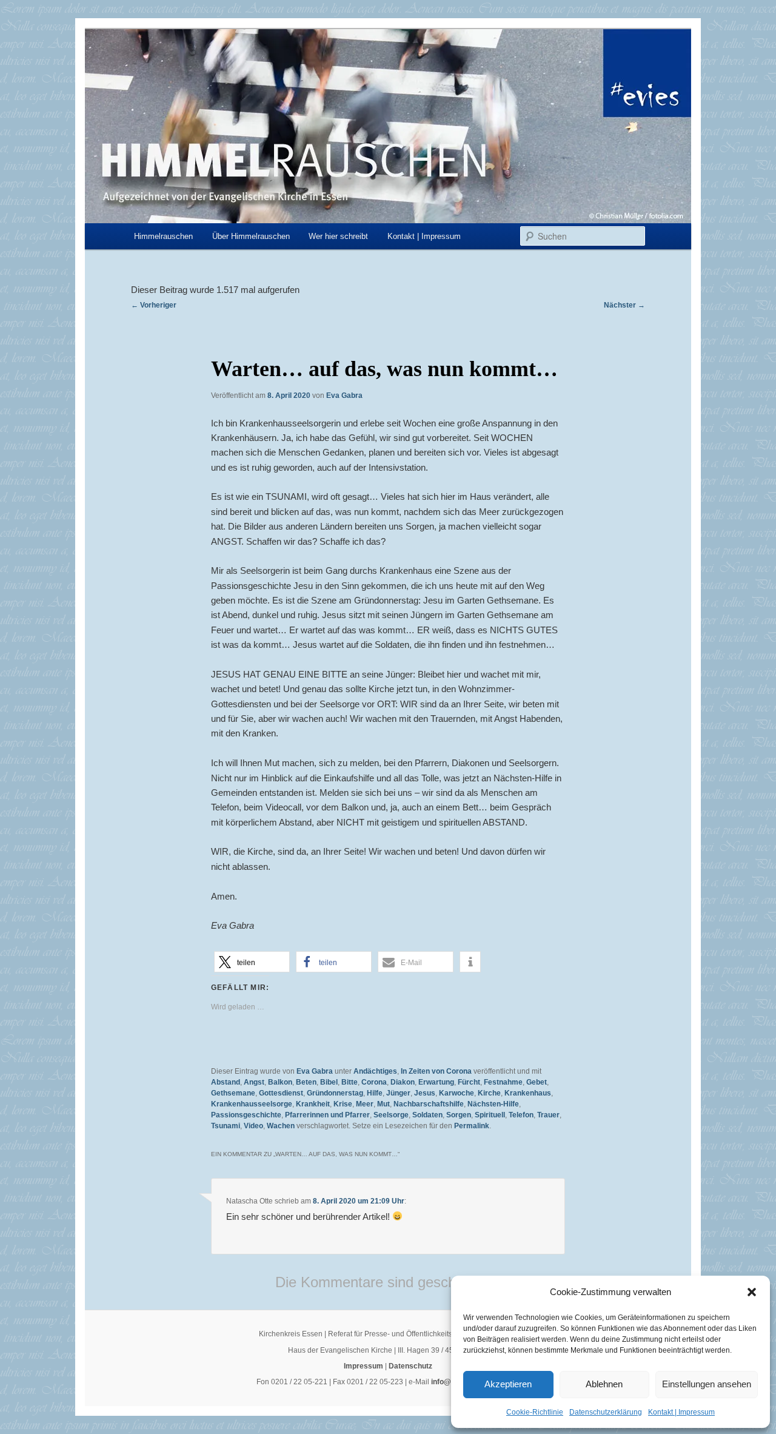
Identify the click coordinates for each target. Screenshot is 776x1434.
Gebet (536, 1082)
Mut (383, 1104)
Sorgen (458, 1115)
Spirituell (490, 1115)
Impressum (363, 1366)
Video (253, 1126)
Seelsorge (391, 1115)
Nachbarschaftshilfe (428, 1104)
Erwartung (436, 1082)
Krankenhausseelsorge (251, 1104)
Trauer (548, 1115)
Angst (254, 1082)
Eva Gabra (344, 395)
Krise (342, 1104)
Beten (306, 1082)
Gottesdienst (281, 1093)
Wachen (281, 1126)
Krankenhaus (527, 1093)
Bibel (329, 1082)
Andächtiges (375, 1071)
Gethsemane (233, 1093)
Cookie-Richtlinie (534, 1412)
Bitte (349, 1082)
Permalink (471, 1126)
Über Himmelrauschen (251, 236)
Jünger (398, 1093)
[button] (752, 1292)
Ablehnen (604, 1384)
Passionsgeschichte (246, 1115)
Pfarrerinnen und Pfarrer (327, 1115)
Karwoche (456, 1093)
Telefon (521, 1115)
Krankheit (313, 1104)
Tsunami (225, 1126)
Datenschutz (410, 1366)
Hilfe (375, 1093)
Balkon (280, 1082)
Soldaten (427, 1115)
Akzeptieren (508, 1384)
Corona (374, 1082)
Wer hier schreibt (338, 236)
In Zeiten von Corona (436, 1071)
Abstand (225, 1082)
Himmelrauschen (163, 236)
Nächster (624, 305)
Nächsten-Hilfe (493, 1104)
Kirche (489, 1093)
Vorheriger (153, 305)
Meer (364, 1104)
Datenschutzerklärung (605, 1412)
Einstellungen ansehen (706, 1384)
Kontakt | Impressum (681, 1412)
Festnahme (503, 1082)
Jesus (424, 1093)
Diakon (402, 1082)
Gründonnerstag (335, 1093)
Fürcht (469, 1082)
